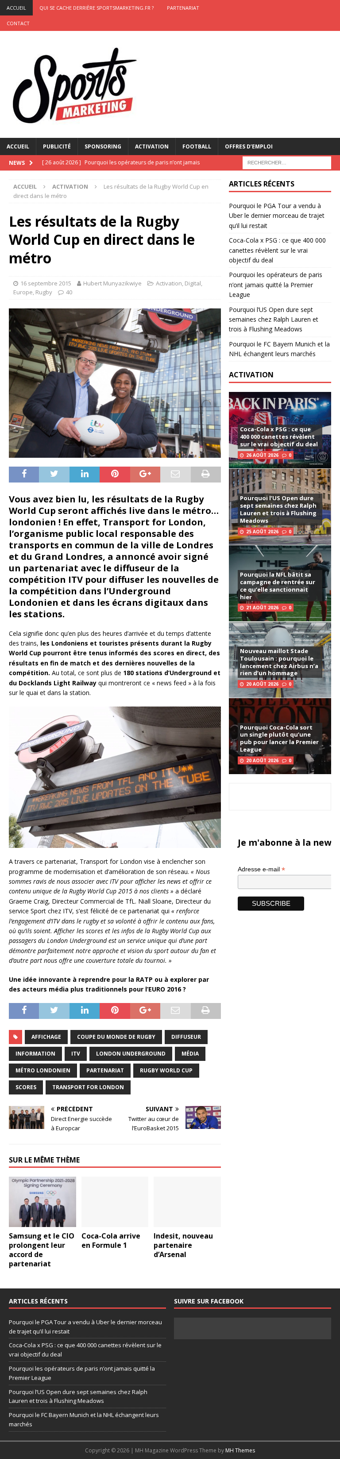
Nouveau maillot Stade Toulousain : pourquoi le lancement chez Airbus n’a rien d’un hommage (279, 662)
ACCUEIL (16, 7)
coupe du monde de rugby (116, 1037)
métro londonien (42, 1070)
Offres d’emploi (249, 146)
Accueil (18, 146)
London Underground (131, 1053)
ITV (75, 1053)
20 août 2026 (262, 684)
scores (25, 1087)
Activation (152, 146)
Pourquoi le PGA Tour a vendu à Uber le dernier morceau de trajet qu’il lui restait (277, 215)
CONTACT (18, 23)
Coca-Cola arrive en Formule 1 (110, 1240)
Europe (23, 292)
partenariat (105, 1070)
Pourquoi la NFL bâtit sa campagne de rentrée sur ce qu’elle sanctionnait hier (277, 585)
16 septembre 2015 (45, 283)
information (35, 1053)
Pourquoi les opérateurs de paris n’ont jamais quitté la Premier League (275, 284)
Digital (193, 283)
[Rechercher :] (287, 162)
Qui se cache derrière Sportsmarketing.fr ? (96, 7)
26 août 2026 (262, 455)
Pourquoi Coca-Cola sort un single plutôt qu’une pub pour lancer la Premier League (279, 738)
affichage (46, 1037)
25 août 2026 (262, 531)
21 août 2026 (262, 607)
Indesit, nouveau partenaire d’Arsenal (183, 1245)
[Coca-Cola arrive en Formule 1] (115, 1202)
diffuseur (186, 1037)
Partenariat (183, 7)
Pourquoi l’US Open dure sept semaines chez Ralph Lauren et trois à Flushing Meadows (273, 319)
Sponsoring (103, 146)
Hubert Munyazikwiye (112, 283)
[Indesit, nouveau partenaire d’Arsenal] (187, 1202)
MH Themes (240, 1450)
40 (69, 292)
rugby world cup (166, 1070)
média (190, 1053)
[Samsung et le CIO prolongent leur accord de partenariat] (42, 1202)
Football (196, 146)
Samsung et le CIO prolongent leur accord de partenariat (41, 1249)
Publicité (57, 146)
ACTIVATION (251, 375)
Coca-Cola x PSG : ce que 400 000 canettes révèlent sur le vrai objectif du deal (277, 250)
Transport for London (88, 1087)
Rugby (43, 292)
